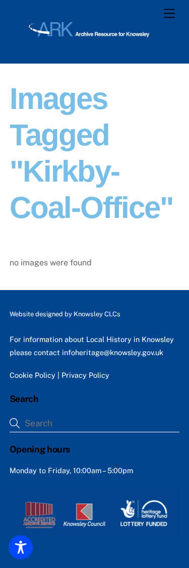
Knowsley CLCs (97, 314)
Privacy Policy (85, 375)
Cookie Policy (32, 375)
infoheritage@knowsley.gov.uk (112, 352)
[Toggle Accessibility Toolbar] (21, 547)
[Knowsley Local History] (92, 37)
